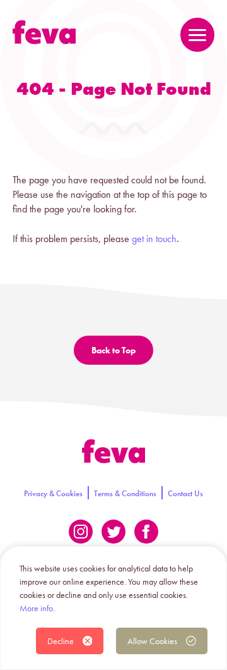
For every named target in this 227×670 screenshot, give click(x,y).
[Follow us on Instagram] (81, 532)
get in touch (154, 238)
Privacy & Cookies (53, 493)
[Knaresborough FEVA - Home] (44, 32)
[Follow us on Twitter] (113, 532)
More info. (37, 608)
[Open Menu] (197, 35)
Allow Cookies (152, 641)
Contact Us (185, 493)
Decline (60, 641)
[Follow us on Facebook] (146, 532)
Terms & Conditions (125, 493)
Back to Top (113, 350)
